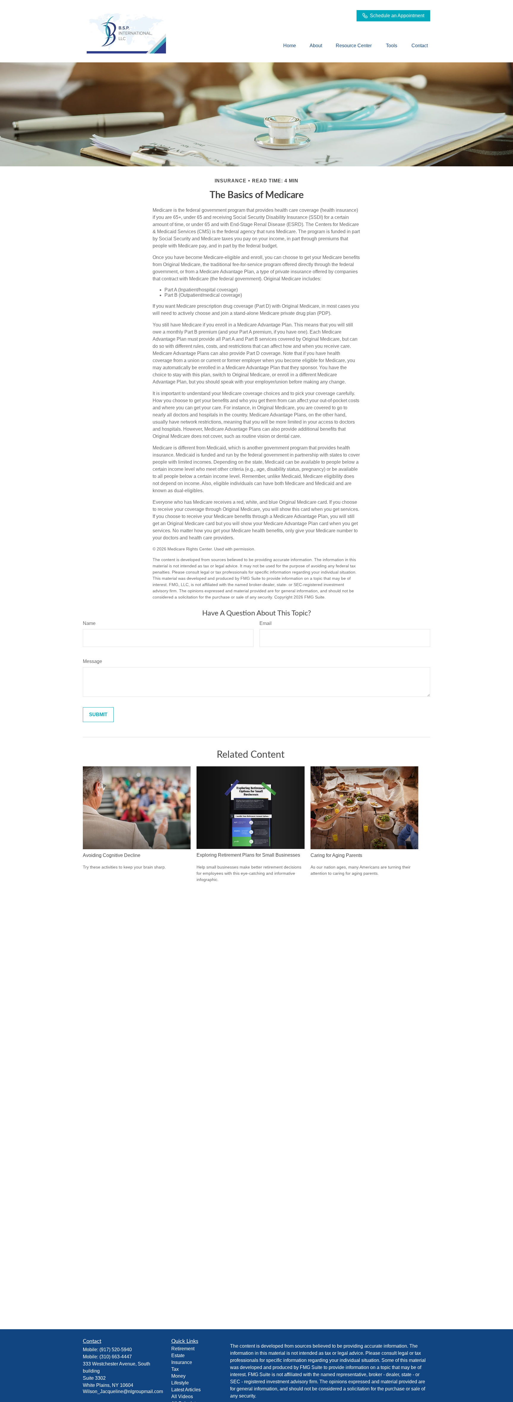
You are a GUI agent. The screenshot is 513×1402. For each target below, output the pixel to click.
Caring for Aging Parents (336, 855)
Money (178, 1376)
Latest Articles (186, 1389)
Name (89, 623)
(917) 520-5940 (115, 1349)
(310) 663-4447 (115, 1356)
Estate (178, 1355)
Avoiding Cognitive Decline (111, 855)
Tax (175, 1369)
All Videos (182, 1396)
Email (265, 623)
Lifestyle (180, 1382)
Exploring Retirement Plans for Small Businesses (248, 855)
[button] (289, 46)
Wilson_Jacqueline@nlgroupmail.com (123, 1391)
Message (92, 661)
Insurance (181, 1362)
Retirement (182, 1348)
